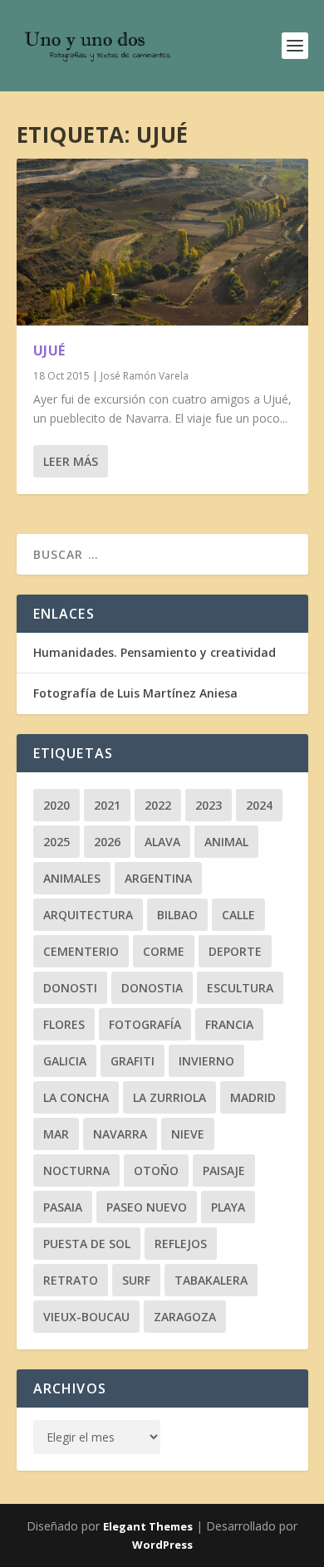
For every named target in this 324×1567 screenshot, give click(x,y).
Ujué (49, 350)
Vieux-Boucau (86, 1317)
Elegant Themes (148, 1526)
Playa (228, 1207)
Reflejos (181, 1243)
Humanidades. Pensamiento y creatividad (154, 652)
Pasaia (62, 1207)
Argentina (158, 878)
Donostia (152, 988)
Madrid (253, 1097)
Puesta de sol (86, 1243)
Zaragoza (185, 1317)
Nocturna (76, 1170)
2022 (158, 805)
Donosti (70, 988)
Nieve (187, 1134)
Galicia (64, 1061)
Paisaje (224, 1170)
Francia (229, 1024)
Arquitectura (88, 915)
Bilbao (177, 915)
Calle (238, 915)
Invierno (206, 1061)
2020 (56, 805)
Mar (56, 1134)
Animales (72, 878)
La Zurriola (169, 1097)
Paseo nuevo (146, 1207)
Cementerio (81, 951)
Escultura (240, 988)
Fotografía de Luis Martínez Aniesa (135, 693)
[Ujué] (162, 242)
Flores (64, 1024)
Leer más (70, 461)
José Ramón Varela (145, 376)
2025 (56, 842)
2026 (107, 842)
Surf (136, 1280)
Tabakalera (211, 1280)
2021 (107, 805)
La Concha (76, 1097)
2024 (259, 805)
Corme (163, 951)
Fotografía (145, 1024)
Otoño (156, 1170)
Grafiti (132, 1061)
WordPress (162, 1544)
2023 (208, 805)
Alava (162, 842)
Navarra (120, 1134)
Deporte (235, 951)
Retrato (70, 1280)
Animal (226, 842)
